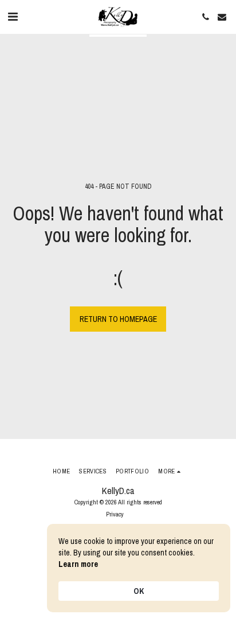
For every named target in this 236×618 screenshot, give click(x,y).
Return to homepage (118, 319)
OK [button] (138, 591)
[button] (12, 16)
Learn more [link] (78, 564)
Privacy (115, 514)
